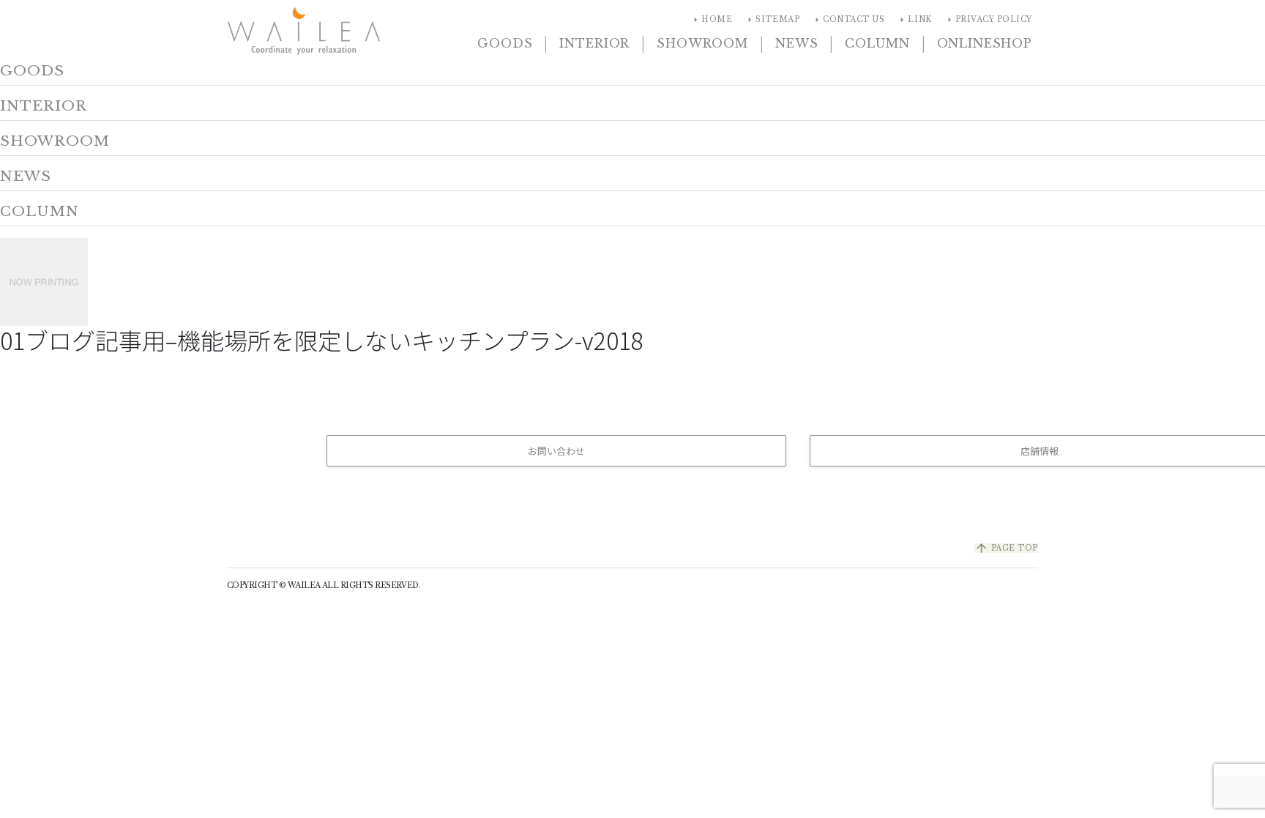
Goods (504, 43)
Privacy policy (988, 20)
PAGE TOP (1006, 548)
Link (913, 20)
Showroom (702, 43)
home (711, 20)
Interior (594, 43)
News (796, 43)
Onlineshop (984, 43)
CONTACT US (847, 20)
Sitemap (771, 20)
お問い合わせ (556, 451)
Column (877, 43)
